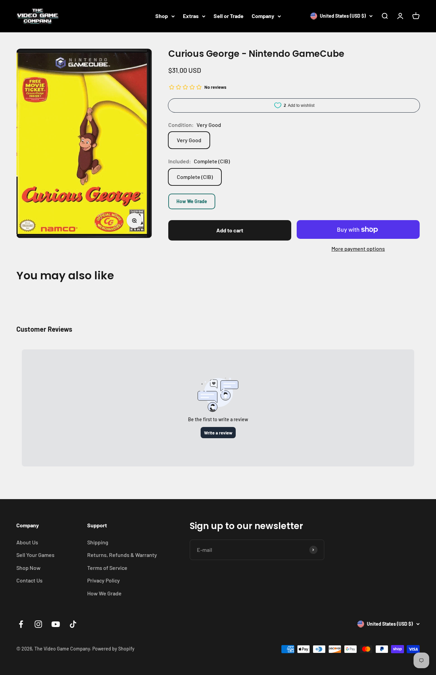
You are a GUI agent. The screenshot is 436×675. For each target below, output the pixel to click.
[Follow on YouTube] (55, 624)
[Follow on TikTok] (73, 624)
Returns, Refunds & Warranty (122, 554)
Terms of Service (107, 567)
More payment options (358, 248)
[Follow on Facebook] (21, 624)
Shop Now (28, 567)
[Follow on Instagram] (38, 624)
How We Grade (191, 201)
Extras (191, 16)
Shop (161, 16)
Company (263, 16)
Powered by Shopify (113, 649)
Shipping (97, 542)
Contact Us (29, 580)
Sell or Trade (229, 16)
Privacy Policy (103, 580)
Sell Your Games (35, 554)
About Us (27, 542)
